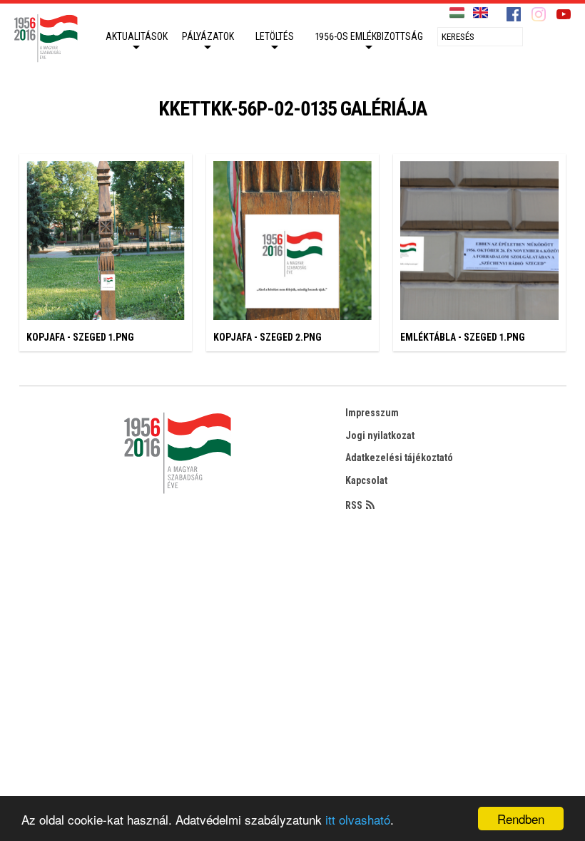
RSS (353, 505)
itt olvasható (357, 819)
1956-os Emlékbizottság (369, 36)
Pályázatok (208, 36)
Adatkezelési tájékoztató (399, 457)
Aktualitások (137, 36)
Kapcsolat (366, 480)
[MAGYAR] (457, 13)
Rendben (520, 818)
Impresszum (372, 412)
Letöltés (274, 36)
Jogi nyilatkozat (379, 435)
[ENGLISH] (480, 13)
